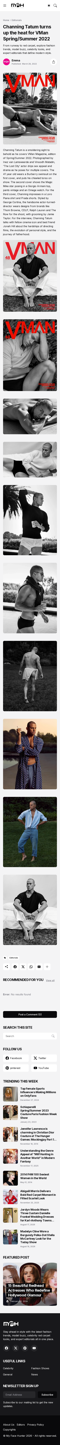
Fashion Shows (40, 1368)
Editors (21, 1424)
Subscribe (47, 1394)
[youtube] (34, 1348)
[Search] (55, 5)
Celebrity (8, 1368)
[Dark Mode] (48, 5)
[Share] (53, 61)
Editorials (17, 20)
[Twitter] (23, 966)
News (34, 1374)
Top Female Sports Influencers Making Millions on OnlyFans (38, 1092)
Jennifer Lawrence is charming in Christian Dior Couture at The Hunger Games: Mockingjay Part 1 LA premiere (37, 1134)
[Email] (39, 966)
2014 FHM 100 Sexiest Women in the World (34, 1176)
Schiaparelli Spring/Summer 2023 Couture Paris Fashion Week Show (38, 1112)
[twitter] (15, 1348)
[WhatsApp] (31, 966)
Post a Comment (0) (30, 1014)
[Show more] (47, 966)
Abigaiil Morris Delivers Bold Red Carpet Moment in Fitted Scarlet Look (38, 1194)
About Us (8, 1424)
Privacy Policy (35, 1424)
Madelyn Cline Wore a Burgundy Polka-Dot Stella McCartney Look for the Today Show (37, 1237)
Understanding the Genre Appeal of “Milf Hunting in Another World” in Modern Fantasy (37, 1156)
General (7, 1374)
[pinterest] (25, 1348)
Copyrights (9, 1429)
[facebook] (6, 1348)
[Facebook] (15, 966)
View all (50, 980)
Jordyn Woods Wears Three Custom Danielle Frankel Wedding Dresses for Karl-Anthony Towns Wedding (37, 1215)
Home (6, 20)
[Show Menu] (5, 5)
